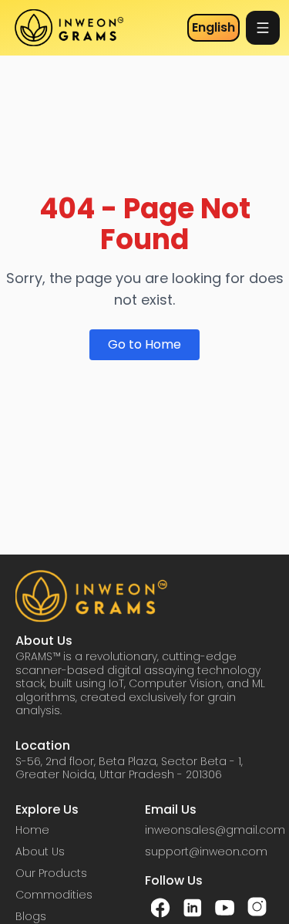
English (213, 27)
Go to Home (144, 344)
